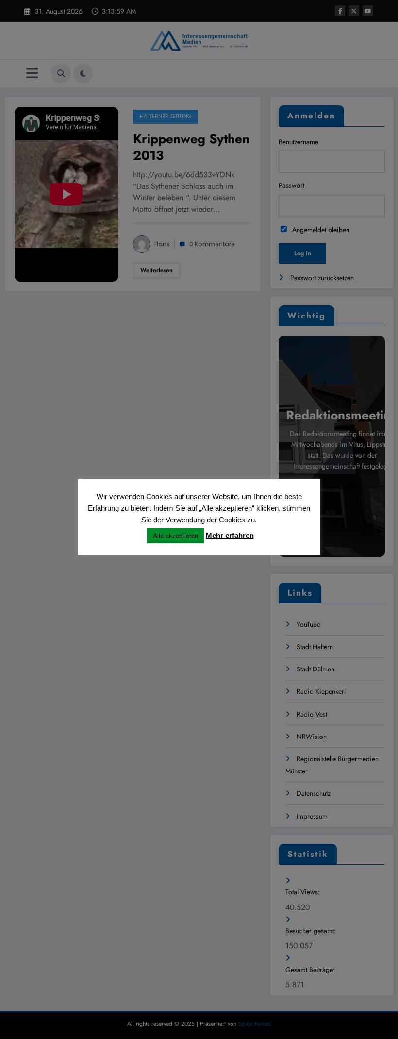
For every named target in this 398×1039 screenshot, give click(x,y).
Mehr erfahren (230, 535)
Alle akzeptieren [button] (175, 535)
